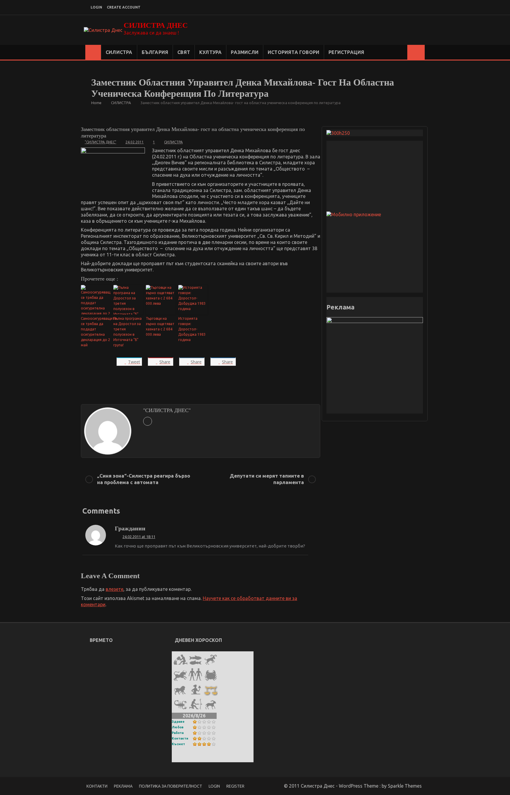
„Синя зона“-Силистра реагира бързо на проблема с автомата (143, 479)
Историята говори (293, 52)
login (96, 7)
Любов (178, 727)
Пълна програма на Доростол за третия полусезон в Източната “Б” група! (127, 332)
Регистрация (346, 52)
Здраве (178, 721)
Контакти (180, 738)
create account (123, 7)
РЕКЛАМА (123, 786)
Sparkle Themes (405, 786)
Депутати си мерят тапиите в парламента (267, 479)
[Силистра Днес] (93, 52)
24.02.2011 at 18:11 (138, 537)
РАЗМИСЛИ (245, 52)
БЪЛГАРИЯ (155, 52)
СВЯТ (183, 52)
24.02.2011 (134, 142)
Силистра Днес (156, 25)
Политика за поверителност (170, 786)
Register (235, 786)
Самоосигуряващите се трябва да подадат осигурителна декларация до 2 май (95, 332)
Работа (178, 733)
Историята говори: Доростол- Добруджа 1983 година (192, 329)
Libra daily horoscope (201, 758)
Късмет (178, 744)
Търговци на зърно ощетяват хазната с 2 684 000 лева (160, 326)
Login (214, 786)
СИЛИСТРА (119, 52)
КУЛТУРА (210, 52)
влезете (114, 589)
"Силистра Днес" (100, 142)
